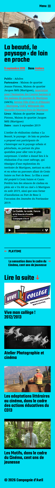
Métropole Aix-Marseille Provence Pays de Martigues (26, 108)
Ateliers (39, 69)
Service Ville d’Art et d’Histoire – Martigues (27, 104)
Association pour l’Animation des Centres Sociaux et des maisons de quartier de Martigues (27, 94)
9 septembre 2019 (14, 69)
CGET (23, 106)
